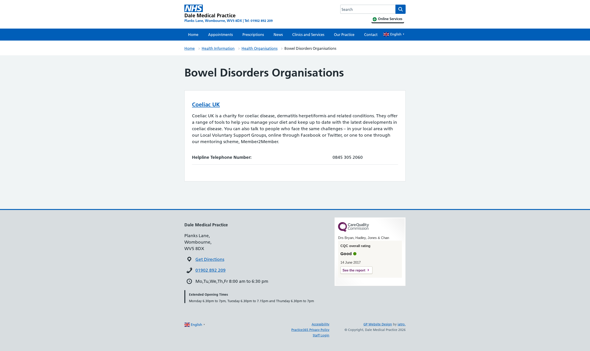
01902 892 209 (210, 270)
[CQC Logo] (353, 231)
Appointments (220, 34)
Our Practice (344, 34)
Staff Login (321, 335)
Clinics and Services (308, 34)
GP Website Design (377, 324)
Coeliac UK (206, 104)
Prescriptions (253, 34)
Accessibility (320, 324)
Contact (371, 34)
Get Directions (209, 259)
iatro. (402, 324)
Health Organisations (259, 48)
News (278, 34)
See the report (353, 270)
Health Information (218, 48)
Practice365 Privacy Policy (310, 330)
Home (193, 34)
